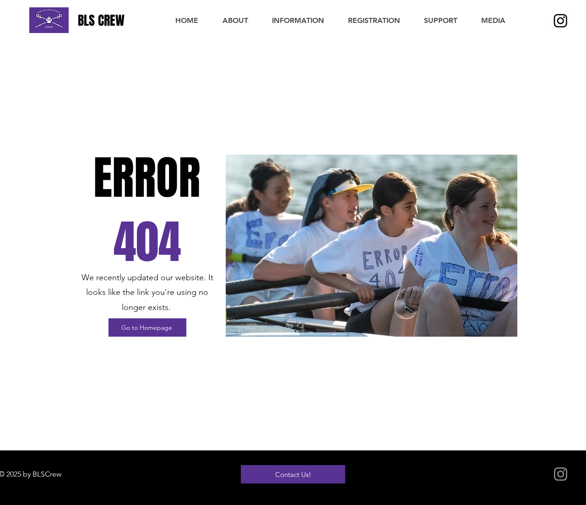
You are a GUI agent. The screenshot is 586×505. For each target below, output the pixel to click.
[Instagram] (561, 20)
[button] (235, 20)
